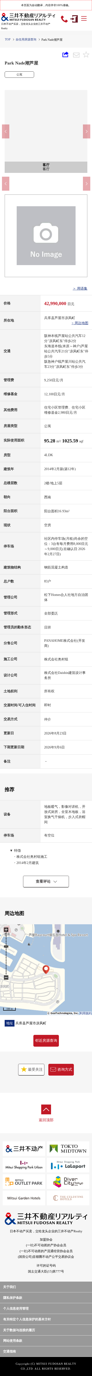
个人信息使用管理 (16, 1308)
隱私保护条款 (12, 1297)
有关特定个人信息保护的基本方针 (27, 1319)
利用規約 (86, 1013)
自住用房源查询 (26, 39)
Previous (5, 131)
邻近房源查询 (46, 1040)
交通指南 (9, 1351)
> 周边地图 (80, 323)
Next (86, 131)
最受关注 (35, 1069)
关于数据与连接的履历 (19, 1330)
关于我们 (9, 1287)
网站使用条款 (12, 1340)
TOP (8, 39)
